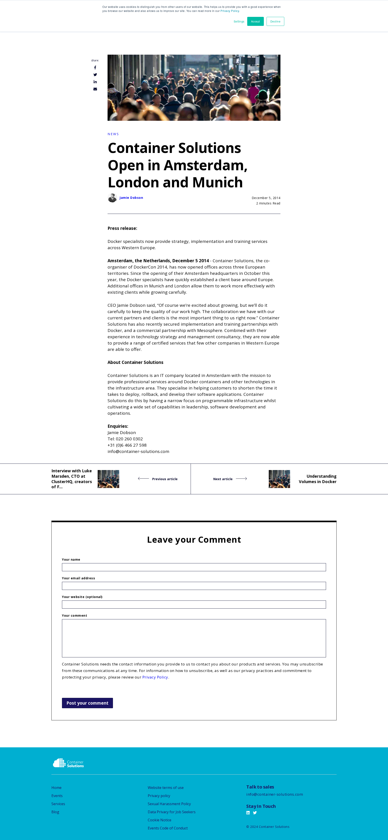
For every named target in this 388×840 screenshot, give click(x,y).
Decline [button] (275, 21)
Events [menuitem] (57, 795)
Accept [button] (255, 21)
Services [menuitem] (58, 803)
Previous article (164, 479)
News (113, 134)
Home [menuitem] (56, 787)
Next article (223, 479)
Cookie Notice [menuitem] (159, 820)
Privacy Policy (229, 11)
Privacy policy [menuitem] (159, 795)
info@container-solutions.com (274, 794)
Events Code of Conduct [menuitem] (168, 828)
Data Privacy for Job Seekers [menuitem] (172, 811)
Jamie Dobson (131, 197)
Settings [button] (239, 21)
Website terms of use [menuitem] (166, 787)
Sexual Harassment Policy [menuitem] (169, 803)
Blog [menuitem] (55, 811)
